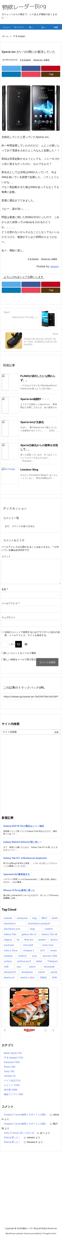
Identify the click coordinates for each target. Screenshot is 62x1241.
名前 (4, 589)
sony (34, 955)
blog (32, 928)
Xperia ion (37, 60)
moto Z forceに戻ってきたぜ (19, 1132)
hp (18, 939)
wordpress (27, 972)
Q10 (42, 950)
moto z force (11, 950)
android (8, 918)
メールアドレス (10, 603)
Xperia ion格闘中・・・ (34, 399)
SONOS (22, 955)
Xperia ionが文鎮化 (32, 422)
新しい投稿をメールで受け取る (20, 659)
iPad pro (28, 939)
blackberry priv (12, 928)
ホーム (5, 36)
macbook (9, 945)
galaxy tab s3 (28, 934)
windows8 (49, 966)
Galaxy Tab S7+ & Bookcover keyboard (25, 858)
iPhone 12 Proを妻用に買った (19, 890)
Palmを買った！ (12, 1137)
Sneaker (8, 955)
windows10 (10, 972)
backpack (22, 918)
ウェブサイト (8, 617)
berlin (55, 918)
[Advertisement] (31, 767)
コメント (6, 556)
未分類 (11, 1089)
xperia (53, 972)
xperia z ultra (27, 977)
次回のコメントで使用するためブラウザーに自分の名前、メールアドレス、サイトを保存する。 (32, 634)
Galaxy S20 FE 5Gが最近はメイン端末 (23, 825)
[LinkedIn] (11, 74)
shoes (53, 950)
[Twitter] (11, 68)
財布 (54, 977)
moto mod (47, 945)
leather (42, 939)
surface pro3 (24, 961)
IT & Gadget (19, 36)
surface (8, 961)
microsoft (28, 945)
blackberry (10, 923)
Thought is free (49, 1233)
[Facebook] (31, 68)
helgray (8, 939)
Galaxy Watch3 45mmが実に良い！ (22, 842)
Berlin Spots (13, 1053)
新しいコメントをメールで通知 (20, 653)
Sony (9, 1071)
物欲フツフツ (13, 1094)
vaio (19, 966)
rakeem (54, 266)
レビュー (12, 1085)
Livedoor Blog (29, 469)
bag (34, 918)
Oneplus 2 (28, 950)
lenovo (54, 939)
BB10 (44, 918)
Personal (12, 1062)
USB (6, 966)
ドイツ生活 (12, 1080)
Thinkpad (52, 961)
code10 (49, 928)
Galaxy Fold (10, 934)
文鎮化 (46, 60)
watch (32, 966)
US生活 (10, 1075)
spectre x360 (49, 955)
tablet (39, 961)
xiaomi (41, 972)
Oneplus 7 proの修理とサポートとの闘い (25, 1114)
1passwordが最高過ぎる (16, 874)
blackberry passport (39, 923)
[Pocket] (31, 74)
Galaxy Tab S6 (49, 934)
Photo (9, 1066)
